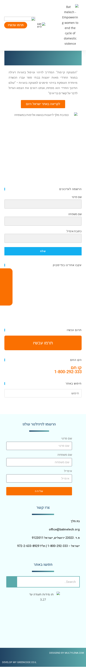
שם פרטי (66, 438)
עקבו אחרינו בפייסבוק (67, 265)
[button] (55, 25)
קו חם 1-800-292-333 (68, 369)
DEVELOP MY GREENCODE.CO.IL (19, 662)
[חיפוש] (12, 582)
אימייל (68, 471)
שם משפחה (64, 454)
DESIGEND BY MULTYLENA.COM (66, 653)
